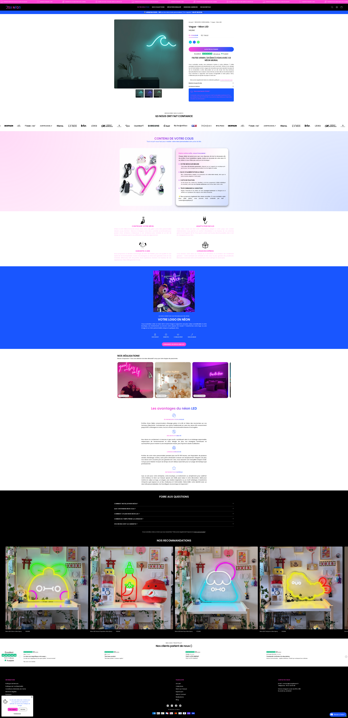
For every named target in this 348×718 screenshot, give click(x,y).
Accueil (191, 22)
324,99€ (284, 631)
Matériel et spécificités (195, 83)
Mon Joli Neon (176, 709)
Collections (179, 686)
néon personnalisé (199, 532)
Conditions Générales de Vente (15, 689)
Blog (177, 700)
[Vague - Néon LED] (140, 93)
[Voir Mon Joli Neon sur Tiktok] (172, 705)
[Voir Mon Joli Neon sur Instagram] (167, 705)
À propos (8, 694)
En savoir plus (19, 703)
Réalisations (180, 697)
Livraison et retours (194, 86)
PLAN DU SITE (180, 680)
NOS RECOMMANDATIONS (174, 540)
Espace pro (179, 692)
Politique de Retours (11, 683)
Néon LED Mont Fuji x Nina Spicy (184, 631)
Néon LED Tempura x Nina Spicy (269, 631)
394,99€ (27, 631)
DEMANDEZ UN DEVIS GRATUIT (174, 344)
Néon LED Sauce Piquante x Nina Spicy (101, 631)
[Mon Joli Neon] (13, 7)
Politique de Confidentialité (14, 686)
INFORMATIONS (10, 680)
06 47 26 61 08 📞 (198, 12)
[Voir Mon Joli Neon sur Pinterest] (180, 705)
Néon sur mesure (181, 689)
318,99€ (118, 631)
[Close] (32, 697)
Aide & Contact (181, 694)
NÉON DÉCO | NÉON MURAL (202, 22)
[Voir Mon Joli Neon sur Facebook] (176, 705)
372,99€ (198, 631)
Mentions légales (10, 692)
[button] (158, 7)
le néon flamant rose (226, 80)
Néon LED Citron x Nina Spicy (13, 631)
